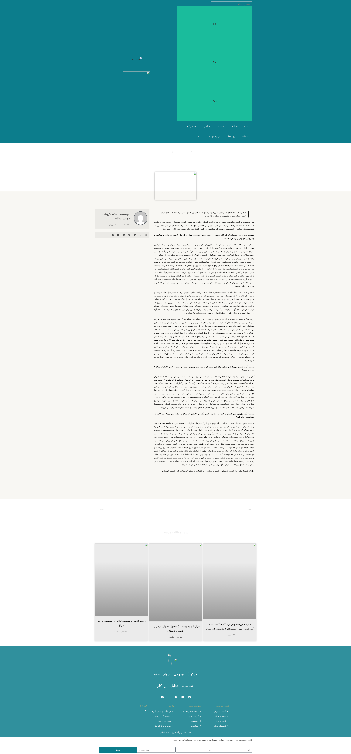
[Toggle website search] (189, 136)
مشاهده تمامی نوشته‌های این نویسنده (117, 224)
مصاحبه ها (185, 151)
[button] (146, 235)
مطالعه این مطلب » (230, 635)
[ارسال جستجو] (249, 3)
